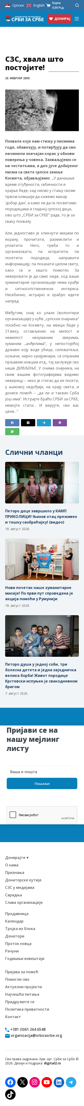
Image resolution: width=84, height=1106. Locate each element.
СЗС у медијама (19, 887)
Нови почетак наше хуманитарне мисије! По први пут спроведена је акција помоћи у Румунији (39, 593)
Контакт (13, 1016)
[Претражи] (77, 5)
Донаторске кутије (23, 880)
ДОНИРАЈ (62, 18)
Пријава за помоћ (21, 971)
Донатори (14, 936)
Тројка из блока (20, 928)
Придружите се (20, 1001)
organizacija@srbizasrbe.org (36, 1035)
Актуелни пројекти (23, 986)
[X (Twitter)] (28, 422)
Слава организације (24, 902)
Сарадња (13, 895)
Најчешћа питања (22, 994)
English (39, 5)
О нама (11, 865)
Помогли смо (17, 979)
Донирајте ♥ (17, 857)
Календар (14, 921)
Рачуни (12, 951)
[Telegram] (44, 422)
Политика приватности (27, 1009)
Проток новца (18, 943)
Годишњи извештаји (24, 958)
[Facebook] (12, 422)
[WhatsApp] (12, 431)
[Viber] (60, 422)
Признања (14, 872)
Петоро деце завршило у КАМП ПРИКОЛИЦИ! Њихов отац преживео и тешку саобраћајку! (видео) (41, 516)
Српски (18, 5)
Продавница (16, 913)
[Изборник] (77, 19)
